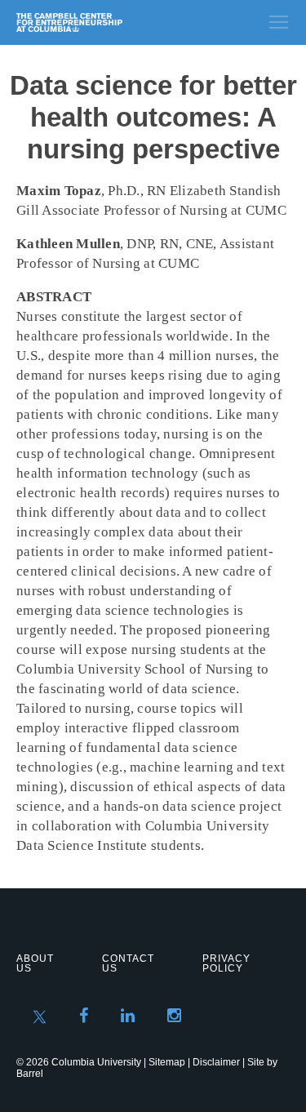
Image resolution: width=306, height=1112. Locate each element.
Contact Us (128, 963)
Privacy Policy (226, 963)
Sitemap (167, 1062)
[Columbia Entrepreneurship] (104, 22)
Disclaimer (216, 1062)
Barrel (29, 1073)
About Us (35, 963)
